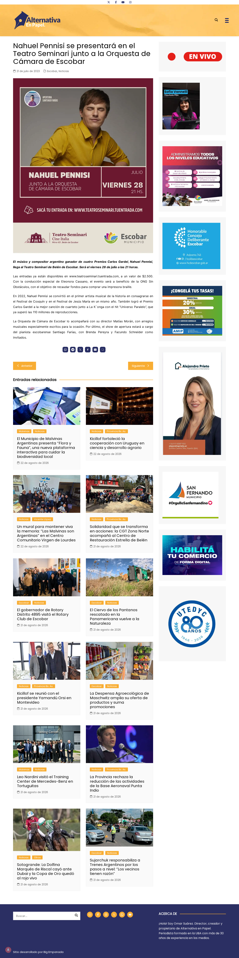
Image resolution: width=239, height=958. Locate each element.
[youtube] (123, 2)
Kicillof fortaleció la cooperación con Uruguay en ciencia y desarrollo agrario (117, 443)
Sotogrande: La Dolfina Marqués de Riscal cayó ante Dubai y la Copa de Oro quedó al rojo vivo (45, 871)
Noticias (64, 71)
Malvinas (24, 431)
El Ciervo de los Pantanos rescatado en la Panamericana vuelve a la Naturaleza (114, 616)
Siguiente (138, 366)
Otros (37, 857)
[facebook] (115, 2)
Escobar (52, 71)
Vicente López (42, 519)
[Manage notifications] (8, 950)
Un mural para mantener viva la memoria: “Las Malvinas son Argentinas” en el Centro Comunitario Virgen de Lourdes (46, 533)
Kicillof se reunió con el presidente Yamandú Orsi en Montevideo (44, 698)
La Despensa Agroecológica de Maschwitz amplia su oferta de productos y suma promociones (119, 700)
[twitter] (108, 2)
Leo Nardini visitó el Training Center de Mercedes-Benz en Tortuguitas (45, 781)
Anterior (26, 366)
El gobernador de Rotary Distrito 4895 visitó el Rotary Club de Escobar (43, 614)
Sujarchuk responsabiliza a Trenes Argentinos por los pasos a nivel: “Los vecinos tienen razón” (115, 867)
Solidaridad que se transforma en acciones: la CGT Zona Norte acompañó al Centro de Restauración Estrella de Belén (119, 533)
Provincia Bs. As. (116, 431)
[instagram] (130, 2)
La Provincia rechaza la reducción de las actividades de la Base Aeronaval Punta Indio (117, 783)
